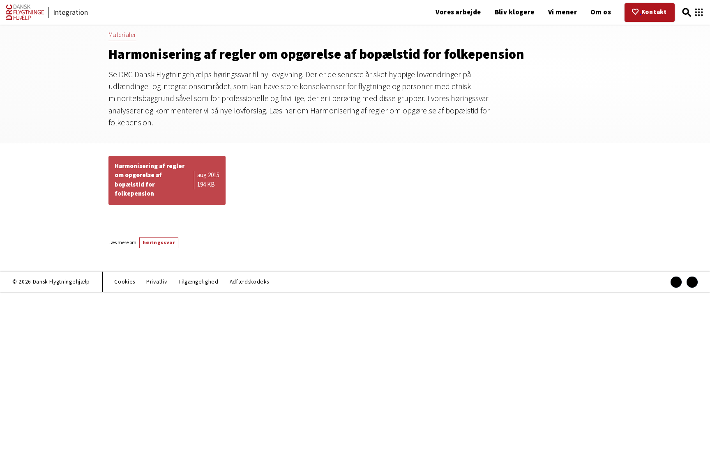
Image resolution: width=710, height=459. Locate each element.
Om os (600, 12)
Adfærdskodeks (249, 282)
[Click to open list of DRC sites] (699, 12)
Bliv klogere (515, 12)
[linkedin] (692, 282)
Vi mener (562, 12)
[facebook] (676, 282)
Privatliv (156, 282)
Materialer (122, 35)
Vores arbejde (458, 12)
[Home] (25, 18)
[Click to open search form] (687, 12)
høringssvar (159, 242)
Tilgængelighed (198, 282)
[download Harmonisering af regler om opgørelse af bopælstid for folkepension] (167, 180)
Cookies (124, 282)
